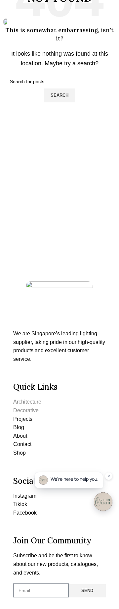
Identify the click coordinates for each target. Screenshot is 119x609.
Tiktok (20, 504)
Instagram (24, 496)
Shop (19, 453)
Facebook (25, 513)
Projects (22, 419)
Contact (22, 444)
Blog (18, 427)
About (20, 436)
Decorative (26, 410)
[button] (111, 21)
